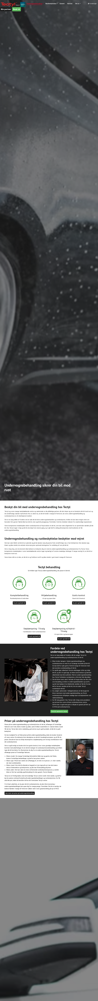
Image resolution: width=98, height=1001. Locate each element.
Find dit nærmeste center (59, 711)
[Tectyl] (9, 4)
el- (51, 761)
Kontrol (69, 3)
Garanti (62, 3)
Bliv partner (6, 9)
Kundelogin (93, 3)
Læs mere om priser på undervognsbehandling (19, 793)
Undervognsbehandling (34, 3)
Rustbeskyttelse (51, 3)
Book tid (16, 9)
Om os (77, 3)
